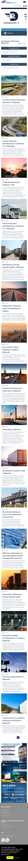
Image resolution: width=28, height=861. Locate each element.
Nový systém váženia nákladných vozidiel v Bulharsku (10, 349)
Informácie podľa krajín (9, 38)
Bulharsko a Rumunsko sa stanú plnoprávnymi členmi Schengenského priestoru (12, 555)
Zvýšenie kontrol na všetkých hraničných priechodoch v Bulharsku (13, 720)
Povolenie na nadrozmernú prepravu (10, 52)
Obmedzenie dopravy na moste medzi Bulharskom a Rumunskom (12, 514)
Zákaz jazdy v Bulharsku (11, 429)
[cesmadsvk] (3, 839)
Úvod (2, 38)
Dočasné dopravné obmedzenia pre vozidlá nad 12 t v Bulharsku (13, 143)
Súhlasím (9, 857)
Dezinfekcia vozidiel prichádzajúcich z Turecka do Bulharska (13, 638)
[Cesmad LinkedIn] (7, 839)
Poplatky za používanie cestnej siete (10, 50)
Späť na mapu (23, 43)
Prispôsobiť (17, 857)
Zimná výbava (6, 61)
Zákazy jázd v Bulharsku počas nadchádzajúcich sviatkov (11, 308)
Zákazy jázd (5, 53)
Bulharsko (17, 38)
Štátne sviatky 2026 (7, 60)
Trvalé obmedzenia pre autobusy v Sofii (11, 68)
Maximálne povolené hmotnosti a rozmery (11, 59)
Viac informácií (5, 854)
